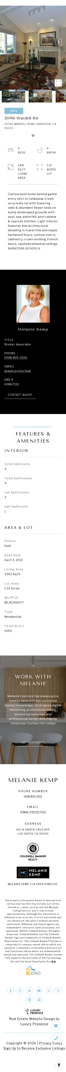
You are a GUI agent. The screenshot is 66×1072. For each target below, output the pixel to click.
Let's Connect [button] (33, 742)
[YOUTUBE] (39, 990)
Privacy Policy (50, 1043)
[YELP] (58, 990)
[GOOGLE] (29, 999)
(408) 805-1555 (15, 357)
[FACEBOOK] (10, 990)
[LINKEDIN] (29, 990)
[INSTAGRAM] (20, 990)
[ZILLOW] (39, 999)
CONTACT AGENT (20, 394)
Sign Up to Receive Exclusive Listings (34, 1048)
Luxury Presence (34, 1024)
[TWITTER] (48, 990)
